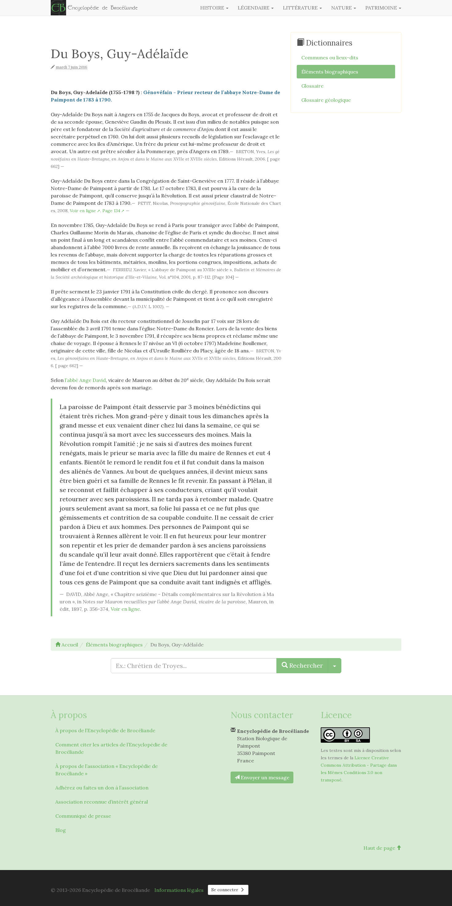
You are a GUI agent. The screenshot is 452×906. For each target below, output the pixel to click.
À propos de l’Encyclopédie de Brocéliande (105, 730)
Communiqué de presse (83, 816)
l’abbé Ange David (85, 380)
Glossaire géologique (326, 100)
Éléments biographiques (329, 72)
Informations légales (179, 890)
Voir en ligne (83, 210)
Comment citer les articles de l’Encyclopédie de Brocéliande (111, 748)
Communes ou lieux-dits (329, 57)
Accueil (69, 645)
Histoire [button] (212, 8)
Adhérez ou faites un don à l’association (102, 788)
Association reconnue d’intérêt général (101, 802)
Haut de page (379, 848)
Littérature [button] (301, 8)
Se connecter (225, 889)
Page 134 (111, 210)
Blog (60, 830)
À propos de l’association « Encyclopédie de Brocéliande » (106, 770)
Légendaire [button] (254, 8)
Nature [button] (342, 8)
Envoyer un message (264, 777)
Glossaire (312, 86)
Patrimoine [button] (381, 8)
